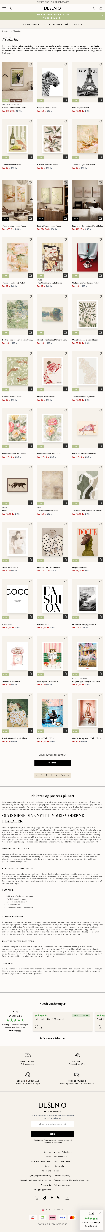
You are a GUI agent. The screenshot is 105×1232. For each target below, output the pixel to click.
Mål (67, 24)
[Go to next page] (68, 775)
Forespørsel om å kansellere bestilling (71, 1180)
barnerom (42, 859)
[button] (91, 1220)
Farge (45, 24)
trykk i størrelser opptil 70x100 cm (69, 830)
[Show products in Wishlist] (95, 8)
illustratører (10, 809)
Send (52, 1134)
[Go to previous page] (36, 775)
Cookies (58, 1171)
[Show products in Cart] (101, 8)
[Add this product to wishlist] (30, 64)
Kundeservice (60, 1157)
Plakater (17, 31)
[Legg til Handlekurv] (65, 100)
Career (47, 1166)
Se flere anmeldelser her (52, 1038)
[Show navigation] (4, 8)
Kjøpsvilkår (59, 1166)
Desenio (6, 31)
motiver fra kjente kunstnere (79, 807)
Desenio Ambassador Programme (36, 1180)
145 (63, 775)
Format (56, 24)
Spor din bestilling (62, 1161)
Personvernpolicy (50, 1140)
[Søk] (10, 8)
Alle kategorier (30, 24)
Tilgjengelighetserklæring (39, 1175)
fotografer (97, 807)
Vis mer (52, 763)
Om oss (47, 1152)
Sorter (77, 24)
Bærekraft (46, 1171)
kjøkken (29, 859)
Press (48, 1157)
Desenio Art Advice (63, 1152)
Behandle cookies (62, 1185)
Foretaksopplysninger (41, 1161)
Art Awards (46, 1185)
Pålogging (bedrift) (42, 1190)
